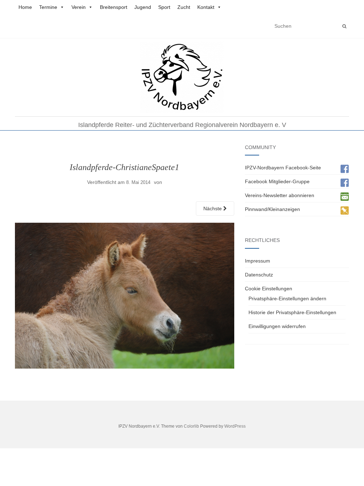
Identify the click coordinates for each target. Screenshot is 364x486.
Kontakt (205, 7)
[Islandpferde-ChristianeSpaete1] (124, 295)
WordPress (235, 426)
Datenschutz (259, 275)
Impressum (257, 261)
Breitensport (113, 7)
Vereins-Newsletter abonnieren (279, 195)
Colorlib (191, 426)
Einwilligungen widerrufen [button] (277, 326)
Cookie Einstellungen (268, 288)
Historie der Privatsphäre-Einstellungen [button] (292, 312)
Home (25, 7)
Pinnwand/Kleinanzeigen (272, 209)
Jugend (142, 7)
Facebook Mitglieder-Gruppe (277, 181)
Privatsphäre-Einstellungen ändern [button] (287, 298)
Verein (78, 7)
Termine (48, 7)
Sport (164, 7)
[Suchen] (344, 26)
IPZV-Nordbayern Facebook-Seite (283, 167)
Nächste (213, 208)
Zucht (183, 7)
